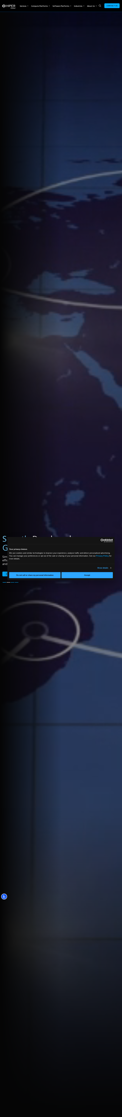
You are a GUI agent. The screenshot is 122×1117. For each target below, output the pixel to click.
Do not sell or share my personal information (34, 575)
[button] (4, 582)
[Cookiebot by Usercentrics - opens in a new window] (102, 540)
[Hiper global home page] (8, 6)
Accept (87, 575)
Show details (102, 568)
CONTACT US (112, 6)
